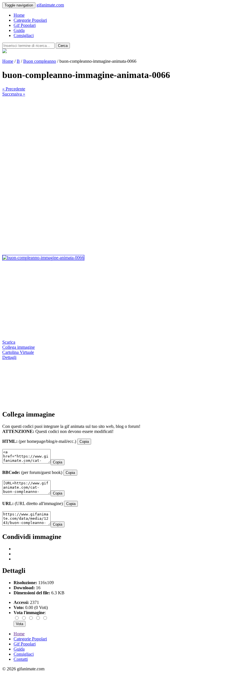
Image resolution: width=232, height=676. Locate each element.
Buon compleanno (39, 61)
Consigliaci (24, 35)
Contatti (21, 659)
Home (19, 15)
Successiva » (13, 94)
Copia (84, 441)
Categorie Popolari (30, 20)
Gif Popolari (25, 25)
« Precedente (13, 88)
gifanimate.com (50, 5)
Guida (19, 30)
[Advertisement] (116, 136)
